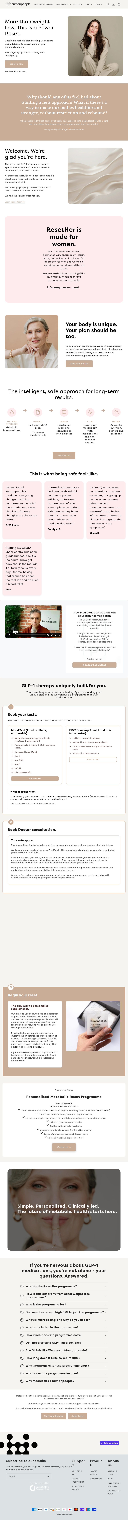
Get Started (64, 455)
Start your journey (79, 363)
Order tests (64, 1147)
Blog (110, 1478)
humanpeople (67, 1514)
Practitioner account (114, 1485)
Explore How (16, 63)
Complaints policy (78, 1488)
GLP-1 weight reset (114, 1492)
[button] (63, 4)
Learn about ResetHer (15, 202)
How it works (93, 1473)
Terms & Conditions (78, 1480)
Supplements (96, 1478)
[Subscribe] (48, 1476)
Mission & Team (112, 1473)
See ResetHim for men (15, 71)
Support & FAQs (77, 1473)
